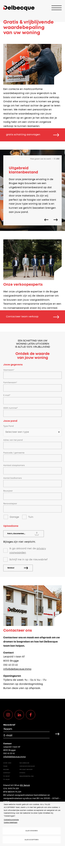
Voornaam (8, 370)
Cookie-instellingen (10, 822)
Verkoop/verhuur (27, 766)
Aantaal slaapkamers (14, 465)
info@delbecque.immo (17, 669)
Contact (7, 772)
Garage (14, 517)
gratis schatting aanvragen (23, 135)
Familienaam (9, 382)
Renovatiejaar (10, 504)
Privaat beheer (26, 769)
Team (5, 766)
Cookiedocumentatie (11, 819)
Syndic (22, 772)
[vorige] (46, 219)
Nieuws (6, 769)
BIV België (25, 785)
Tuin (30, 517)
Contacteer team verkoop (22, 317)
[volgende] (55, 219)
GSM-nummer (10, 408)
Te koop (6, 776)
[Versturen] (57, 734)
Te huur (6, 779)
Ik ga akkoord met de (27, 551)
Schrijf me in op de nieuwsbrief (28, 560)
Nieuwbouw (24, 763)
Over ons (7, 763)
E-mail (6, 395)
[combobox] (32, 432)
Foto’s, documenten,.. (16, 533)
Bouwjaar (8, 491)
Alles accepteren (31, 839)
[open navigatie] (56, 8)
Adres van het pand (13, 440)
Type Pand (8, 426)
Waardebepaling (27, 776)
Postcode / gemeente (13, 453)
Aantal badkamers (12, 478)
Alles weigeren (31, 830)
